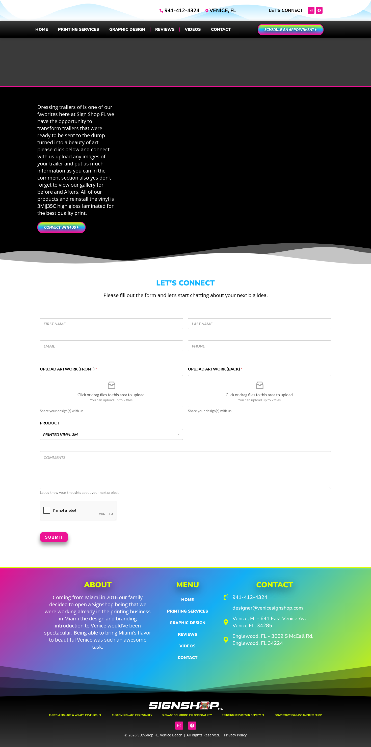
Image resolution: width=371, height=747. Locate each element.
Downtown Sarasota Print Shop (298, 715)
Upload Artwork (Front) (68, 368)
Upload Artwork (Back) (215, 368)
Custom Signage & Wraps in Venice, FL (75, 715)
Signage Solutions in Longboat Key (187, 715)
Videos (193, 29)
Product (50, 422)
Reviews (164, 29)
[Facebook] (319, 10)
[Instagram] (311, 10)
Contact (221, 29)
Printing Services (78, 29)
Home (41, 29)
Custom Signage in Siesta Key (132, 715)
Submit (54, 537)
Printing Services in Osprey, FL (243, 715)
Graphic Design (127, 29)
